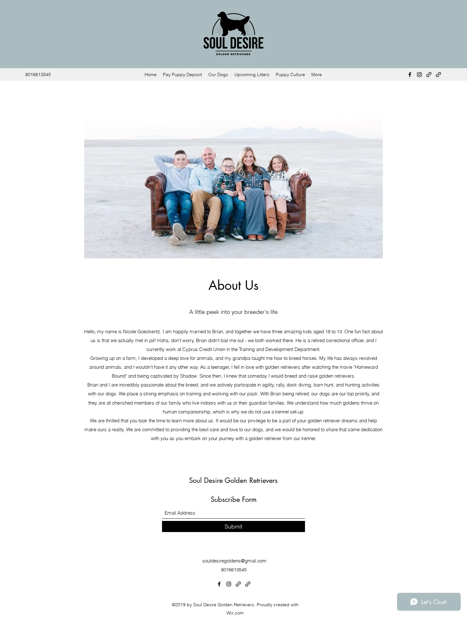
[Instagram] (419, 74)
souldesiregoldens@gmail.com (234, 561)
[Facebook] (410, 74)
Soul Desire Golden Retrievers (234, 480)
